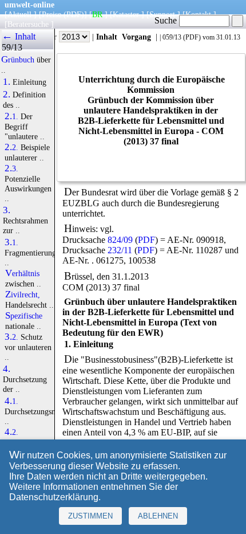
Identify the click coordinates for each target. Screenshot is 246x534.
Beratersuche (28, 24)
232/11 (120, 250)
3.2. (11, 336)
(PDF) (74, 14)
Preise (51, 14)
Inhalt (106, 36)
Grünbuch (17, 59)
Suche (166, 20)
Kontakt (198, 14)
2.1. (11, 116)
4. (6, 369)
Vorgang (136, 36)
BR (97, 14)
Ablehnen (158, 516)
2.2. (11, 147)
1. (6, 82)
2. (6, 94)
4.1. (11, 401)
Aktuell (19, 14)
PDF (192, 37)
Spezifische (23, 315)
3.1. (11, 242)
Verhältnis (22, 273)
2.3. (11, 168)
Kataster (126, 14)
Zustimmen (90, 516)
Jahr (51, 36)
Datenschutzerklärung (53, 497)
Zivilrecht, (22, 294)
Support (162, 14)
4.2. (11, 432)
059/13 (171, 37)
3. (6, 210)
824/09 (120, 240)
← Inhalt (18, 36)
